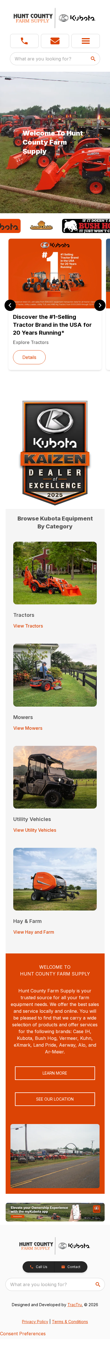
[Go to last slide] (10, 305)
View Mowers (27, 728)
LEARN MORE (55, 1073)
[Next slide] (99, 305)
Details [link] (29, 357)
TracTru (74, 1304)
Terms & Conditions (70, 1321)
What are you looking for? (43, 59)
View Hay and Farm (33, 932)
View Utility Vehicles (34, 830)
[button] (24, 41)
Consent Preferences (23, 1333)
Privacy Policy (35, 1321)
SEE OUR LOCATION (55, 1099)
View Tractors (28, 626)
